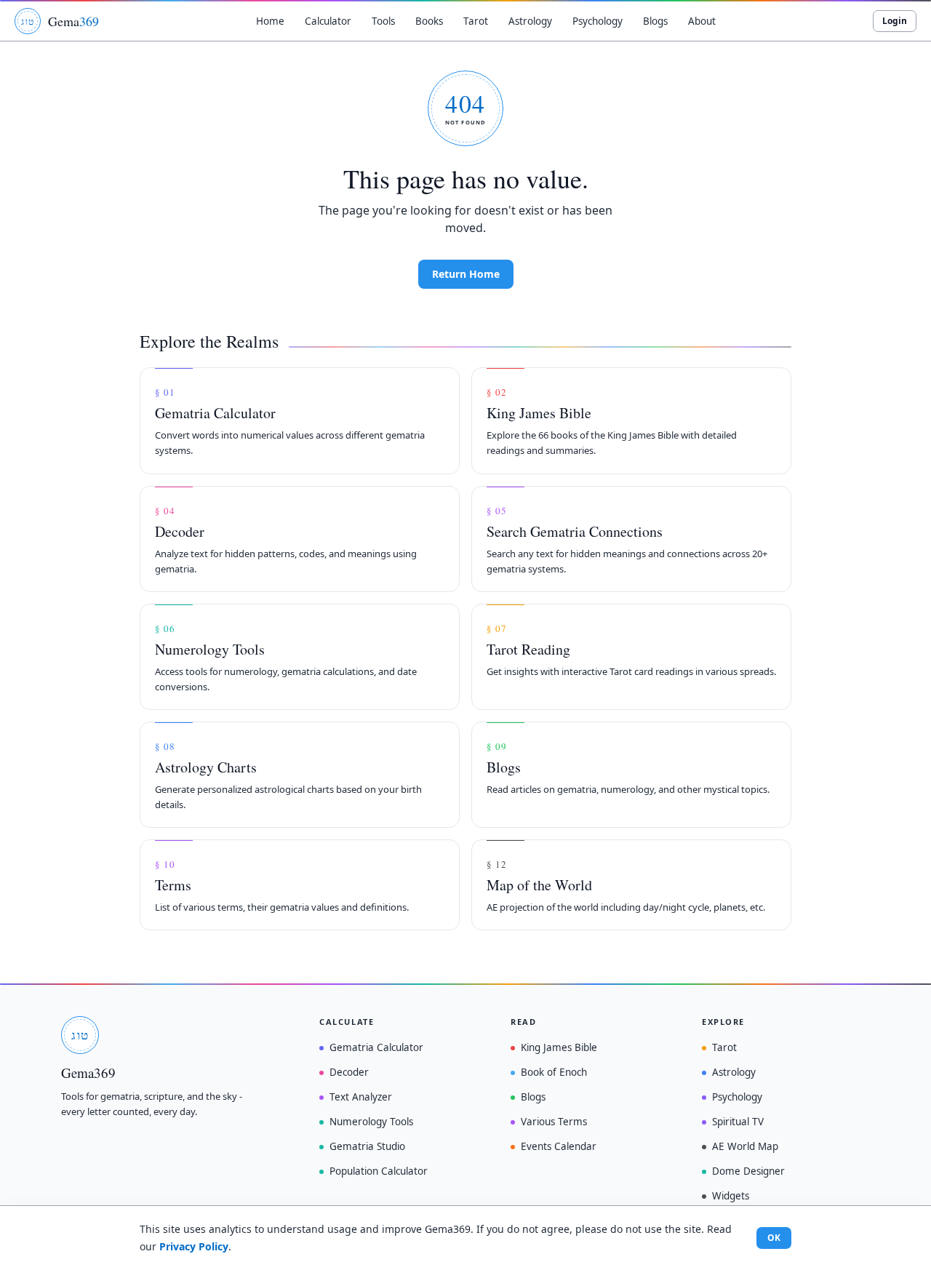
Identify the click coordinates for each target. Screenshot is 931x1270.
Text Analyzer (360, 1096)
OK (773, 1237)
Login (894, 21)
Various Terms (554, 1121)
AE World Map (745, 1146)
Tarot (724, 1047)
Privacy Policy (193, 1246)
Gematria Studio (367, 1146)
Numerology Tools (371, 1121)
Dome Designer (748, 1171)
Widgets (730, 1195)
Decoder (349, 1072)
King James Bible (559, 1047)
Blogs (533, 1096)
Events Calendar (558, 1146)
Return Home (466, 274)
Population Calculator (378, 1171)
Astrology (734, 1072)
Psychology (737, 1096)
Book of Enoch (554, 1072)
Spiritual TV (738, 1121)
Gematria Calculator (376, 1047)
